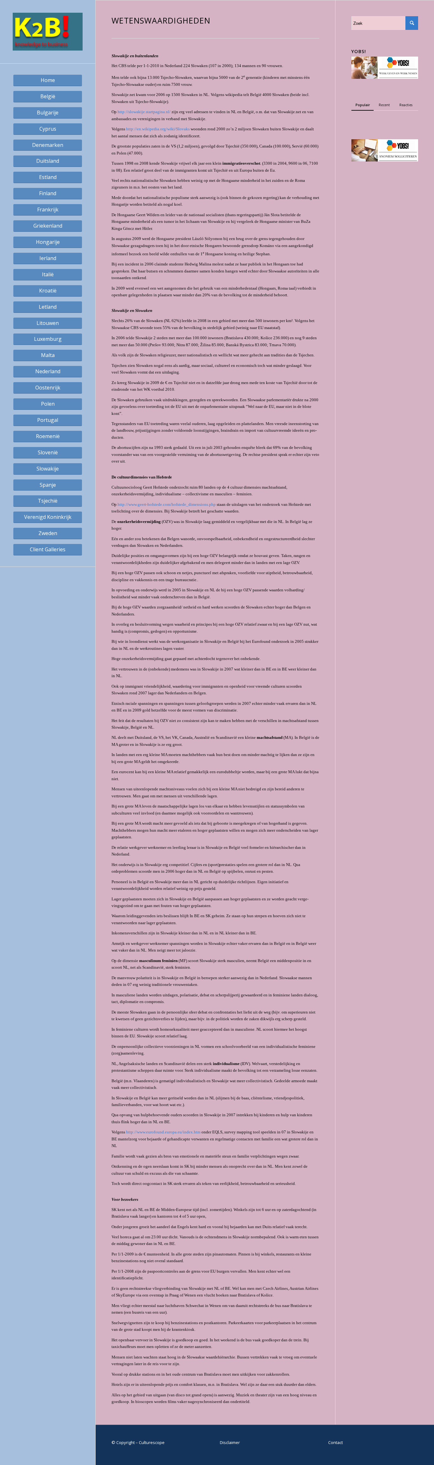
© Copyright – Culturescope (138, 1442)
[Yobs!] (384, 77)
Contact (335, 1442)
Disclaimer (230, 1442)
